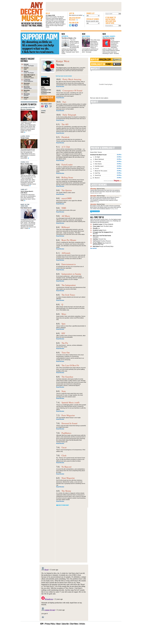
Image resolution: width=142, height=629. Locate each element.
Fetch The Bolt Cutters (103, 226)
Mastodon (86, 36)
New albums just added (75, 15)
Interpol (65, 36)
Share (43, 112)
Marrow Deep (86, 38)
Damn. (100, 230)
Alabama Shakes (108, 36)
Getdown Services (28, 107)
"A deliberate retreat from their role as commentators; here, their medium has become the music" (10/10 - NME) (28, 197)
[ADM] (42, 623)
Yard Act (24, 189)
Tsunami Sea (99, 239)
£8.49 (118, 154)
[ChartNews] (74, 623)
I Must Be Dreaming (108, 38)
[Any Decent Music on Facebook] (73, 26)
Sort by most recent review (64, 76)
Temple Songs (25, 138)
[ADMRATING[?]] (44, 76)
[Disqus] (64, 535)
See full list (93, 248)
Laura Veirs (25, 136)
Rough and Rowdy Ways (103, 246)
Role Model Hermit (26, 208)
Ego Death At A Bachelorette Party (102, 243)
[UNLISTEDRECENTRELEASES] (76, 19)
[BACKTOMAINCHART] (62, 505)
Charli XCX (25, 162)
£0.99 (118, 157)
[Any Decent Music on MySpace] (76, 26)
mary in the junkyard (25, 205)
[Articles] (82, 623)
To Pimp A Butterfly (103, 224)
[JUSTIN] (76, 13)
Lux (96, 228)
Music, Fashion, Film (27, 164)
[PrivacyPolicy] (50, 623)
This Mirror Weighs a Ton (69, 38)
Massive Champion (26, 109)
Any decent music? (32, 14)
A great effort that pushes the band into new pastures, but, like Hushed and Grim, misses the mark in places (105, 192)
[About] (58, 623)
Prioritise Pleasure (102, 241)
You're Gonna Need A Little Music (27, 192)
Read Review (60, 86)
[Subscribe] (65, 623)
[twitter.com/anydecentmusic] (70, 26)
